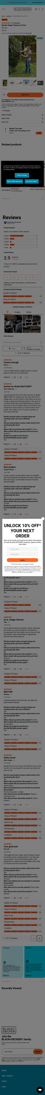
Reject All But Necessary (14, 181)
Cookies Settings (22, 175)
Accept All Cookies (31, 181)
